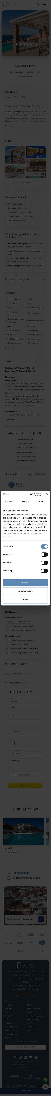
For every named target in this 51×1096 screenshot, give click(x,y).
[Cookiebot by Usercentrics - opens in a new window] (31, 494)
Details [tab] (25, 501)
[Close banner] (47, 494)
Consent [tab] (9, 501)
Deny (25, 599)
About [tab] (42, 501)
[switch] (44, 554)
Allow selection (25, 591)
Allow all (26, 582)
